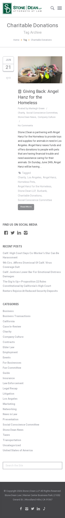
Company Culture (46, 117)
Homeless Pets (26, 181)
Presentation (10, 419)
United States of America (18, 450)
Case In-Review (12, 326)
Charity (21, 112)
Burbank (42, 190)
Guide (6, 373)
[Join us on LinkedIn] (19, 232)
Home (16, 40)
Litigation (8, 393)
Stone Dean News (27, 117)
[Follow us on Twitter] (12, 232)
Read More (26, 206)
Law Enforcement (13, 383)
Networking (10, 409)
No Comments (25, 125)
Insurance (9, 378)
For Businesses (12, 362)
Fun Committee (12, 367)
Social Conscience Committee (41, 112)
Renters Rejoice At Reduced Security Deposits (30, 290)
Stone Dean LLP (27, 190)
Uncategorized (12, 445)
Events (7, 357)
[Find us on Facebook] (6, 232)
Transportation (12, 440)
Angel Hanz (49, 177)
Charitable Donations (30, 195)
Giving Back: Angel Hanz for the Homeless (38, 97)
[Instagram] (26, 232)
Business (8, 311)
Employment (10, 352)
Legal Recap (10, 388)
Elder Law (8, 347)
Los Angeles (34, 177)
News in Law (10, 414)
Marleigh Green (37, 108)
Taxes (6, 434)
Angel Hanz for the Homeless (34, 186)
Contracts (9, 342)
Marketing (9, 403)
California (9, 321)
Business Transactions (17, 316)
